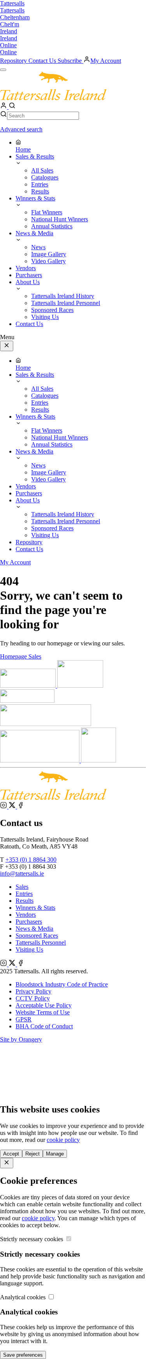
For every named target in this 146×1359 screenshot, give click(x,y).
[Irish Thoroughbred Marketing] (80, 685)
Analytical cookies (23, 1297)
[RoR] (98, 760)
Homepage (14, 656)
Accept (11, 1154)
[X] (13, 806)
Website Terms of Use (43, 1012)
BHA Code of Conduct (44, 1026)
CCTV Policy (33, 998)
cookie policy (63, 1140)
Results (24, 900)
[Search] (12, 106)
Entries (24, 893)
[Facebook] (20, 806)
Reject (32, 1154)
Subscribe (70, 60)
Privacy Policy (33, 991)
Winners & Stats (35, 907)
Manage (55, 1154)
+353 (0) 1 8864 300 (30, 859)
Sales (34, 656)
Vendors (26, 914)
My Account (105, 60)
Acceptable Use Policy (44, 1005)
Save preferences (23, 1355)
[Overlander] (27, 700)
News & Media (34, 928)
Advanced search (21, 129)
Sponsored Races (37, 935)
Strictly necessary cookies (32, 1239)
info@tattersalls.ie (22, 873)
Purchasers (29, 921)
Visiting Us (29, 949)
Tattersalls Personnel (41, 942)
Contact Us (43, 60)
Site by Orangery (21, 1039)
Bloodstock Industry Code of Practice (62, 984)
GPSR (24, 1019)
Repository (14, 60)
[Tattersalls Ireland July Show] (40, 760)
